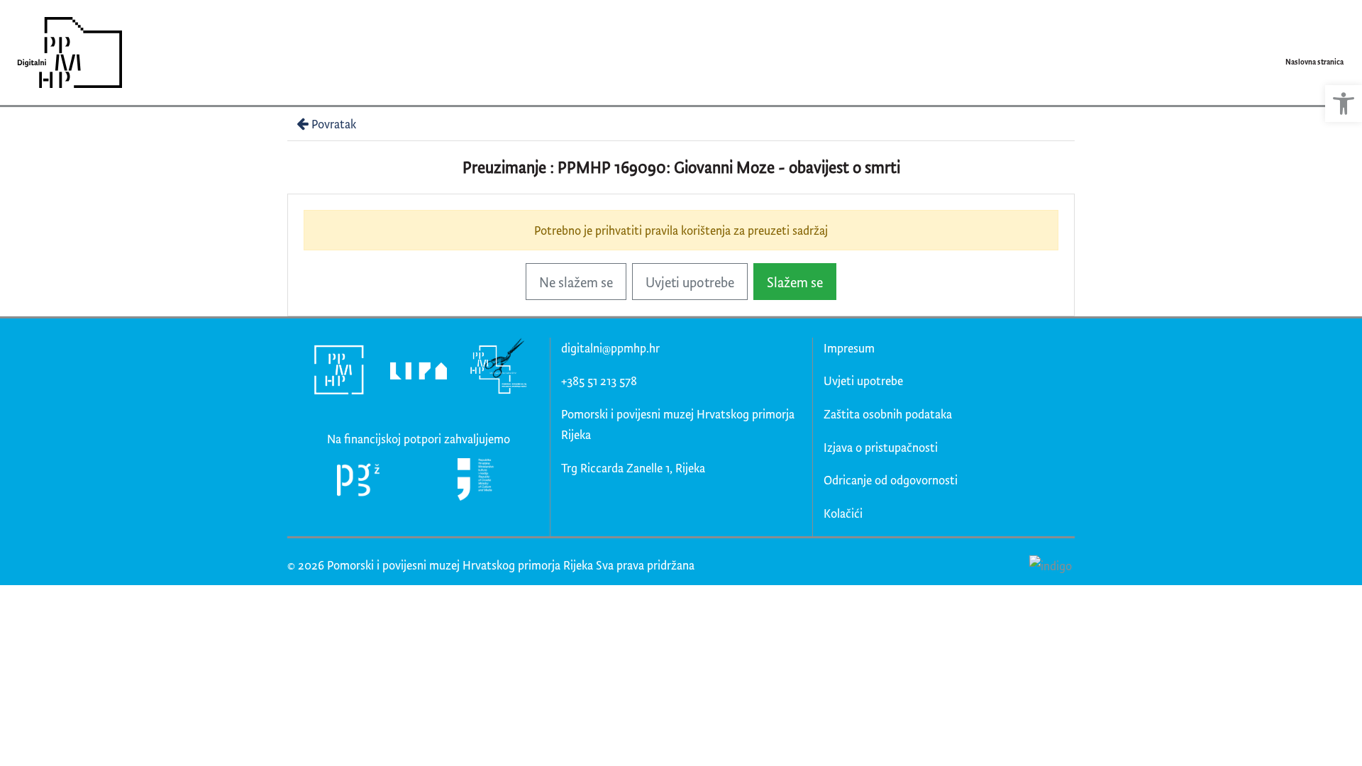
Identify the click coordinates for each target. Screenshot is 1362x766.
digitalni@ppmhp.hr (610, 348)
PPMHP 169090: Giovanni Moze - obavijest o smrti (729, 167)
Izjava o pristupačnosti (881, 447)
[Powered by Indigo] (1050, 564)
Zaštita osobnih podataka (888, 414)
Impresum (849, 348)
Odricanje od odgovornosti (891, 480)
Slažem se (795, 282)
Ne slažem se (576, 282)
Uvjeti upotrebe (690, 282)
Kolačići (843, 513)
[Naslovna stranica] (65, 52)
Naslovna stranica (1314, 62)
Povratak (333, 124)
